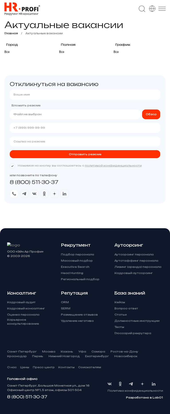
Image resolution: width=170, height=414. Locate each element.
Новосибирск (125, 356)
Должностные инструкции (136, 320)
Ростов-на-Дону (124, 351)
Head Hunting (72, 273)
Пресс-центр (44, 367)
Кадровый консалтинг (26, 308)
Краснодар (17, 356)
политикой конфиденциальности (113, 165)
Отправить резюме (85, 154)
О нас (12, 367)
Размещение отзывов (79, 314)
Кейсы (119, 302)
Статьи (120, 314)
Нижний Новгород (64, 356)
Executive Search (75, 266)
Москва (48, 351)
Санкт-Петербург (22, 351)
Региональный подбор (80, 279)
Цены (24, 367)
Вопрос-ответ (126, 308)
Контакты (66, 367)
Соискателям (89, 367)
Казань (67, 351)
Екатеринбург (97, 356)
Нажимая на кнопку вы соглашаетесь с (80, 165)
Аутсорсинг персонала (134, 254)
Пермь (37, 356)
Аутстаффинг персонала (136, 260)
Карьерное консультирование (23, 321)
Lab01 (158, 397)
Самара (98, 351)
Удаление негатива (77, 320)
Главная (11, 33)
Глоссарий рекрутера (132, 333)
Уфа (82, 351)
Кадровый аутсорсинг (133, 273)
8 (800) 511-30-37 (34, 182)
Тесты (119, 327)
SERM (65, 308)
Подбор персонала (77, 254)
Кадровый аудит (21, 302)
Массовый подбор (77, 260)
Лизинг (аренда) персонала (137, 266)
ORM (65, 302)
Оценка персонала (23, 314)
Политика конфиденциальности (135, 390)
